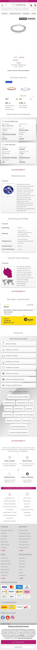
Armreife (3, 539)
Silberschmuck (19, 409)
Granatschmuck (24, 548)
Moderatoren (27, 501)
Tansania (22, 162)
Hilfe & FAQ (9, 518)
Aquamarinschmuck (25, 536)
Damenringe (8, 409)
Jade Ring (4, 575)
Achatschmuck (23, 530)
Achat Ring (4, 558)
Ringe (31, 403)
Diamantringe (5, 545)
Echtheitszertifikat (9, 501)
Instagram (12, 618)
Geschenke (26, 14)
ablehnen (22, 635)
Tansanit (5, 149)
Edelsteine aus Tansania (13, 421)
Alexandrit (22, 558)
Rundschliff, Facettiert (9, 158)
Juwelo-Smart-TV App (10, 512)
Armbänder (4, 536)
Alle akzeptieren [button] (18, 642)
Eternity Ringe (27, 421)
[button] (2, 5)
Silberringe (29, 409)
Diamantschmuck (24, 545)
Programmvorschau (27, 510)
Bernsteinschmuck (24, 539)
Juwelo (21, 139)
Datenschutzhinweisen (24, 638)
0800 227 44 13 (10, 482)
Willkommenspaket (10, 504)
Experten (27, 504)
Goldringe (4, 548)
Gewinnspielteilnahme (10, 507)
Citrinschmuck (23, 542)
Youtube (8, 618)
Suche (34, 9)
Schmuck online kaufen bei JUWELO (18, 397)
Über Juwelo (27, 498)
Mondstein (22, 575)
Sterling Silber (24, 130)
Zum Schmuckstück (18, 170)
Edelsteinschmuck (15, 14)
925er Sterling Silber (9, 134)
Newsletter (27, 512)
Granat (21, 572)
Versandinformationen (10, 515)
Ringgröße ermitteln (10, 521)
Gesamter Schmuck (7, 530)
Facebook (3, 618)
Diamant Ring (5, 570)
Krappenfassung (24, 158)
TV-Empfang (9, 510)
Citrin (20, 570)
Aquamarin (22, 564)
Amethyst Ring (5, 561)
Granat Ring (4, 572)
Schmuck (4, 14)
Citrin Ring (4, 567)
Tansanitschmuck (22, 403)
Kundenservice (9, 498)
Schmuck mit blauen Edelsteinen (18, 432)
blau (3, 162)
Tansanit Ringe (7, 415)
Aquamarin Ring (6, 564)
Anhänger (4, 533)
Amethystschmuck (24, 533)
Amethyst (22, 561)
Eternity (4, 139)
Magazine (27, 507)
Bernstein (22, 567)
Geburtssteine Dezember (18, 426)
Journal (26, 515)
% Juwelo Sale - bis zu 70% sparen (24, 415)
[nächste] (33, 96)
